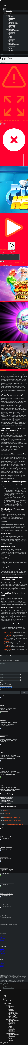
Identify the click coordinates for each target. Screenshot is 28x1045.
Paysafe (2, 940)
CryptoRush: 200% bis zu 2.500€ (12, 817)
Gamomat (11, 20)
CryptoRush (7, 813)
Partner (2, 965)
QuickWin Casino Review (6, 801)
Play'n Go (2, 951)
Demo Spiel (3, 301)
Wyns (1, 785)
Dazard (6, 810)
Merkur (11, 19)
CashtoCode (12, 39)
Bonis (4, 8)
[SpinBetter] (4, 735)
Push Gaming (7, 643)
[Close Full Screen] (14, 153)
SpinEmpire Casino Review (7, 797)
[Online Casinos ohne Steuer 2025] (3, 2)
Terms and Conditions (8, 988)
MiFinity (11, 40)
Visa (10, 34)
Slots (4, 9)
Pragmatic (2, 953)
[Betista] (4, 751)
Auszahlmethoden (10, 43)
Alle (1, 962)
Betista (1, 752)
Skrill (10, 36)
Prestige (2, 705)
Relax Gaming (7, 649)
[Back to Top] (0, 1044)
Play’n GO (12, 26)
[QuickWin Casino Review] (4, 868)
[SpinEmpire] (4, 718)
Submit (2, 261)
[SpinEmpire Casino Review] (4, 835)
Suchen (2, 690)
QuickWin (2, 769)
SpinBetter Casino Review (6, 798)
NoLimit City (12, 25)
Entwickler (9, 11)
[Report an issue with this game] (14, 91)
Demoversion (12, 249)
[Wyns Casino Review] (4, 857)
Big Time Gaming (13, 27)
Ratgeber (2, 966)
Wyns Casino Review (5, 800)
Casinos (5, 6)
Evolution (11, 16)
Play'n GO (6, 641)
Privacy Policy (6, 986)
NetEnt (5, 638)
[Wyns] (4, 783)
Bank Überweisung (14, 30)
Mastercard (2, 935)
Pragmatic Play (13, 22)
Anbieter (8, 15)
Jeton (10, 37)
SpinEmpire (3, 720)
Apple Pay (2, 938)
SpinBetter (2, 736)
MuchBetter (12, 41)
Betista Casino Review (5, 803)
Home (4, 5)
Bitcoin (11, 50)
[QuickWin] (4, 767)
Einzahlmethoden (10, 29)
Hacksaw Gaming (13, 23)
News (4, 12)
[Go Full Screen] (14, 119)
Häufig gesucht (7, 13)
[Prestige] (4, 704)
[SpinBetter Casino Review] (4, 846)
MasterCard (12, 33)
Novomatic (12, 18)
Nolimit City (7, 646)
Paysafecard (12, 32)
